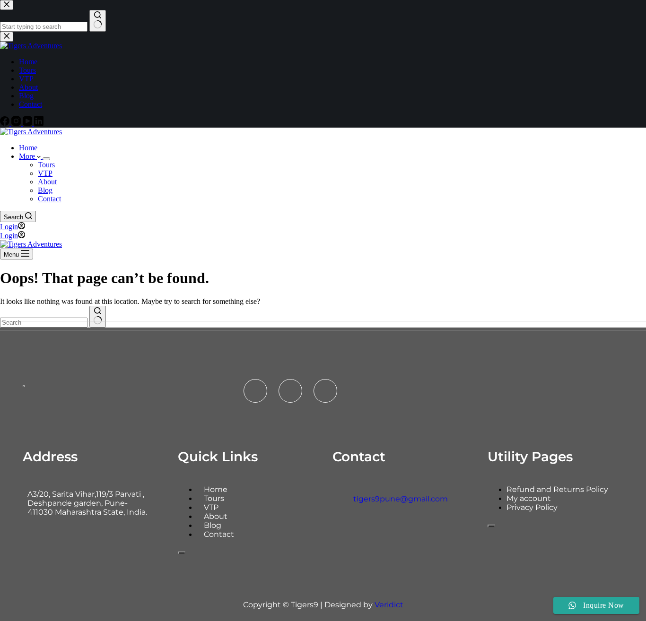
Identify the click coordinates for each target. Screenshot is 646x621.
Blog (45, 190)
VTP (45, 173)
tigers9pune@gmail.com (400, 498)
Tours (46, 165)
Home (28, 148)
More (28, 156)
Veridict (389, 604)
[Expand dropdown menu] (46, 158)
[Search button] (97, 317)
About (47, 182)
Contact (49, 199)
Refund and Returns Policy (557, 489)
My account (528, 498)
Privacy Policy (532, 507)
